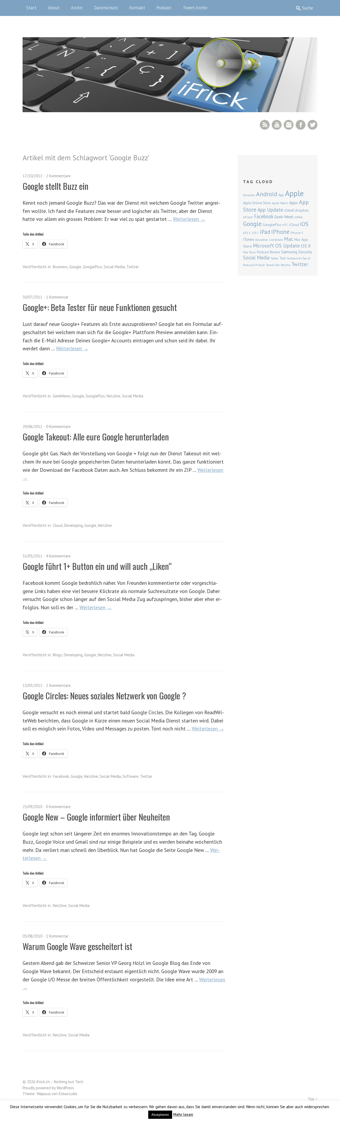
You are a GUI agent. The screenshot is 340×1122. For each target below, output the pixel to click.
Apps (293, 202)
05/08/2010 (32, 936)
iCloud (294, 224)
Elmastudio (68, 1093)
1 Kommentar (57, 297)
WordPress (65, 1087)
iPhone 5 (297, 233)
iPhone (280, 232)
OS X (306, 246)
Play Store (249, 252)
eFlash (248, 217)
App (281, 195)
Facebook (300, 125)
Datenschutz (106, 8)
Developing (73, 525)
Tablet (274, 258)
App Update (270, 209)
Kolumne (261, 240)
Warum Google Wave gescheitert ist (77, 946)
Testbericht (294, 258)
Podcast (163, 8)
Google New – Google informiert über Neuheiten (96, 816)
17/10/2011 (32, 175)
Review (275, 252)
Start (31, 8)
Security (305, 251)
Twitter (312, 125)
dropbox (302, 210)
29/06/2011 (32, 426)
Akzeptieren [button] (160, 1114)
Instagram (289, 125)
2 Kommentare (58, 175)
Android (266, 194)
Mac (288, 239)
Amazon (249, 195)
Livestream (276, 240)
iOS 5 (247, 233)
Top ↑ (312, 1099)
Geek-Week (283, 216)
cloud (289, 210)
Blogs (57, 654)
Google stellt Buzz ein (55, 186)
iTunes (248, 239)
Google (75, 266)
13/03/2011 (32, 685)
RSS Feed (265, 125)
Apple (294, 193)
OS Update (287, 245)
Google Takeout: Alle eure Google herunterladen (96, 436)
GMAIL (298, 217)
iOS (304, 224)
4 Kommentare (58, 555)
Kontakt (137, 8)
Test (282, 258)
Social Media (114, 266)
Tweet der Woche (278, 265)
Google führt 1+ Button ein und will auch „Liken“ (97, 566)
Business (60, 266)
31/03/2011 (32, 555)
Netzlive (113, 395)
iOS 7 (255, 233)
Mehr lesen (183, 1114)
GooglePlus (92, 266)
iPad (265, 232)
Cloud (57, 525)
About (54, 8)
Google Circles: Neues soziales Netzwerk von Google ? (104, 695)
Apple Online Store (257, 203)
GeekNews (62, 395)
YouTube (277, 125)
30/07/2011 (32, 297)
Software (130, 776)
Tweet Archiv (195, 8)
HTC (285, 225)
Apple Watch (280, 203)
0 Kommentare (58, 426)
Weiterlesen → (189, 219)
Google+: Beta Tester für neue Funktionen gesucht (100, 307)
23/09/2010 (32, 806)
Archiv (77, 8)
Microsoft (263, 245)
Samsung (289, 251)
